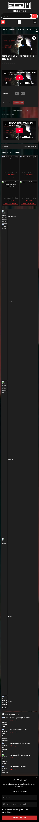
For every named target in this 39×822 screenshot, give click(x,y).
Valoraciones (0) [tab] (7, 114)
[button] (34, 38)
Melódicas (34, 146)
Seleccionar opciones (10, 177)
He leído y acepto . (15, 811)
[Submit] (34, 16)
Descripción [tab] (5, 110)
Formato (5, 93)
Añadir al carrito (18, 102)
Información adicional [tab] (20, 110)
